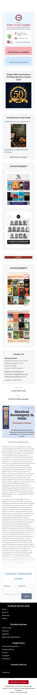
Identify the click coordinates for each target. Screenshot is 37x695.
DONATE (19, 257)
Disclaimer (6, 659)
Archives (5, 631)
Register (6, 594)
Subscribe (5, 634)
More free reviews (18, 157)
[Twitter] (25, 407)
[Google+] (32, 407)
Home (4, 609)
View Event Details (18, 62)
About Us (5, 612)
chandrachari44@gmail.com (15, 377)
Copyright (5, 656)
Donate (4, 618)
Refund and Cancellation (11, 637)
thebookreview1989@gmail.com (16, 374)
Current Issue (7, 628)
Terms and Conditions (10, 646)
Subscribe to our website (18, 682)
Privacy (5, 652)
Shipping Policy (8, 649)
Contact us (5, 672)
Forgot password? (14, 594)
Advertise (5, 615)
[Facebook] (22, 407)
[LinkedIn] (29, 407)
